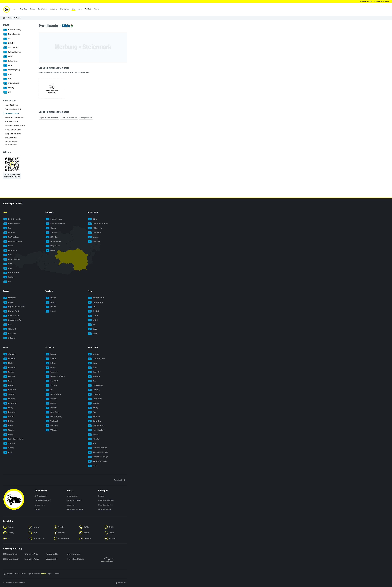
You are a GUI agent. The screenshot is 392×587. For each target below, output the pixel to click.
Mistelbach (94, 417)
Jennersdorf (52, 232)
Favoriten (9, 372)
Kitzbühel (94, 311)
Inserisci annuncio (72, 496)
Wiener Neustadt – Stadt (98, 452)
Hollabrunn (94, 376)
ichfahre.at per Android (31, 559)
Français (23, 574)
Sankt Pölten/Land (96, 430)
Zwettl (93, 466)
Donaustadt (10, 367)
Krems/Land (94, 394)
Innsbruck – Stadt (97, 298)
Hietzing (9, 385)
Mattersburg (52, 237)
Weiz (8, 92)
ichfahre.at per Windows (10, 559)
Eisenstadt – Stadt (54, 219)
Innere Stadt (10, 390)
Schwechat (94, 439)
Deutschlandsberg (12, 34)
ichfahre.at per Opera (73, 554)
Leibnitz (9, 56)
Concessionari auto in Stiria (13, 109)
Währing (9, 448)
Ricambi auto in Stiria (11, 121)
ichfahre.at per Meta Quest (75, 559)
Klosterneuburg (96, 385)
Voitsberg (9, 88)
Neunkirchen (95, 421)
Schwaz (93, 333)
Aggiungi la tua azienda (74, 500)
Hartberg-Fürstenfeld (13, 52)
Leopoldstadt (11, 403)
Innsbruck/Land (96, 302)
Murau (8, 79)
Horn (92, 381)
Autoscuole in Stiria (11, 138)
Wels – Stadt (52, 426)
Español (30, 574)
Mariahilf (9, 417)
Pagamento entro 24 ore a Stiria (49, 118)
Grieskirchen (52, 372)
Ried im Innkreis (54, 394)
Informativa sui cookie (105, 505)
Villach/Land (10, 333)
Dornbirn (51, 307)
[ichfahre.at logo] (6, 9)
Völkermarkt (10, 329)
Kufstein (93, 316)
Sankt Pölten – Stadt (97, 426)
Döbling (9, 363)
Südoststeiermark (12, 83)
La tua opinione (40, 505)
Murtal (8, 74)
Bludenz (51, 302)
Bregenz (51, 298)
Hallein (93, 219)
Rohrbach (52, 399)
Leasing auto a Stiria (86, 118)
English (50, 574)
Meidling (9, 421)
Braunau (51, 354)
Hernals (9, 381)
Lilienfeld (94, 403)
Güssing (51, 228)
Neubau (9, 426)
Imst (92, 307)
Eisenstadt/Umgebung (56, 224)
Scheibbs (94, 434)
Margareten (10, 412)
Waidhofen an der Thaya (98, 457)
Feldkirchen (10, 298)
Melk (92, 412)
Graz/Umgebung (11, 48)
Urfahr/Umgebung (54, 417)
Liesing (9, 408)
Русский (10, 574)
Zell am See (94, 241)
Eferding (51, 359)
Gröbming (9, 43)
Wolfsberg (9, 338)
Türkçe (17, 574)
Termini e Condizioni (104, 509)
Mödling (93, 408)
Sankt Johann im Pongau (98, 224)
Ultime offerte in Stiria (11, 105)
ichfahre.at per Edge (52, 554)
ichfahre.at (11, 583)
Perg (50, 390)
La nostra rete (71, 505)
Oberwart (51, 250)
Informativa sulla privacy (106, 500)
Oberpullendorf (53, 246)
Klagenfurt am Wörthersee (15, 307)
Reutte (93, 329)
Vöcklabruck (52, 421)
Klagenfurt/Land (12, 311)
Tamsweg (93, 237)
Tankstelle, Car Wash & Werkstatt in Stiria (11, 143)
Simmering (10, 443)
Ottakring (9, 430)
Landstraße (10, 399)
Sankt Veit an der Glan (13, 320)
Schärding (52, 403)
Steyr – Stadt (53, 412)
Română (37, 574)
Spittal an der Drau (12, 316)
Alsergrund (10, 354)
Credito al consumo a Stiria (69, 118)
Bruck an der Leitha (97, 359)
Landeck (93, 320)
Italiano (43, 574)
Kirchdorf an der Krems (56, 376)
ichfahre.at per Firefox (31, 554)
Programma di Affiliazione (75, 509)
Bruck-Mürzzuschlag (13, 30)
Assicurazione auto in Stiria (13, 130)
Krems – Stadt (95, 399)
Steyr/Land (52, 408)
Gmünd (93, 367)
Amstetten (94, 354)
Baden (93, 363)
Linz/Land (52, 385)
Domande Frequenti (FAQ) (43, 500)
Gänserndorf (95, 372)
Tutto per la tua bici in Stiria (13, 134)
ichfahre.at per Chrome (10, 554)
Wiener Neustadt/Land (98, 448)
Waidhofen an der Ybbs (98, 461)
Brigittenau (10, 359)
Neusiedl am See (54, 241)
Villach (9, 325)
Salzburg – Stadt (96, 228)
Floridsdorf (10, 376)
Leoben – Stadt (11, 61)
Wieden (9, 452)
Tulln (92, 443)
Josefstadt (10, 394)
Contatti (37, 509)
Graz (8, 39)
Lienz (92, 325)
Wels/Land (52, 430)
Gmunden (52, 367)
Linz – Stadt (52, 381)
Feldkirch (51, 311)
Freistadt (51, 363)
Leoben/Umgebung (12, 70)
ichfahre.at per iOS (51, 559)
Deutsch (56, 574)
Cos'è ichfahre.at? (40, 496)
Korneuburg (94, 390)
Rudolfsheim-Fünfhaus (14, 439)
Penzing (9, 434)
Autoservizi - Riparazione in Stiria (15, 125)
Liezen (8, 65)
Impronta (101, 496)
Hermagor (10, 302)
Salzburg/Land (95, 232)
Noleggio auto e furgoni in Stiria (14, 117)
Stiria (9, 18)
